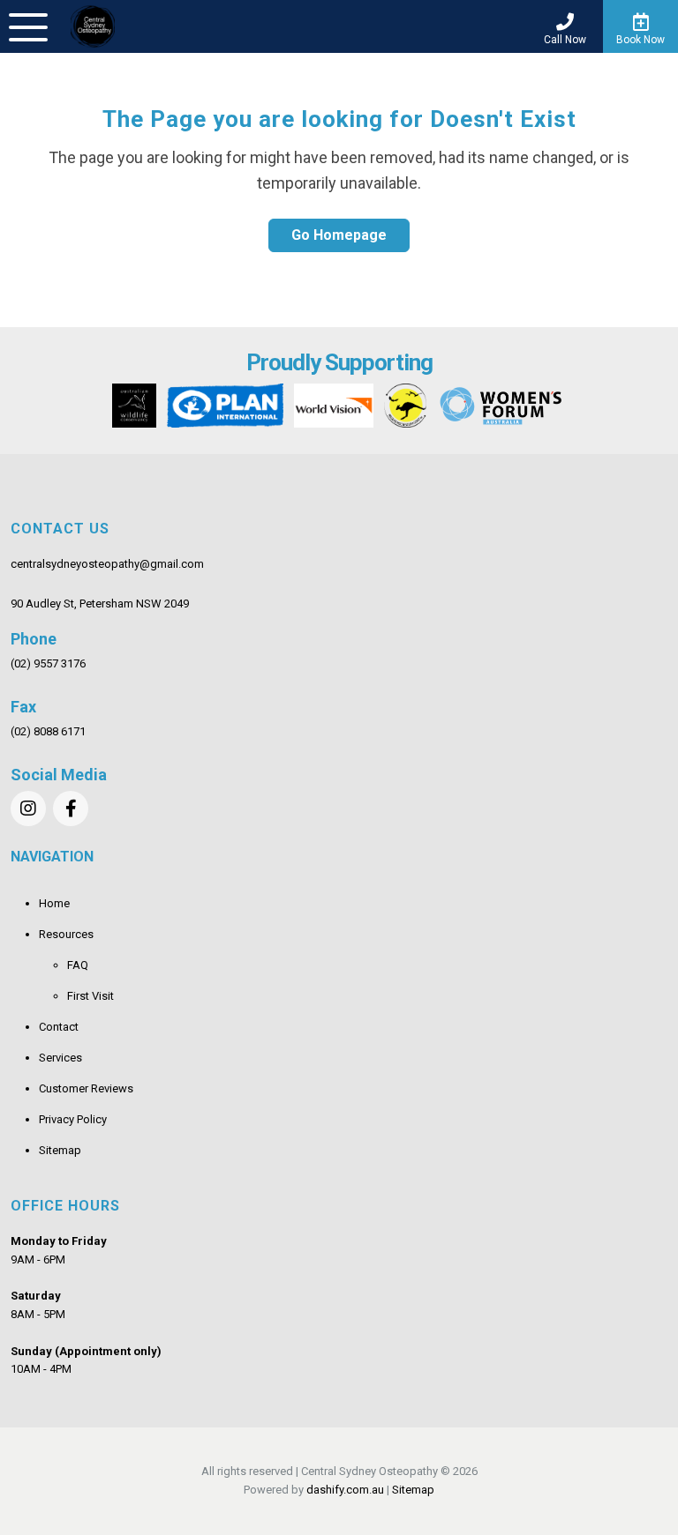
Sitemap (60, 1150)
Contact (59, 1026)
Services (60, 1057)
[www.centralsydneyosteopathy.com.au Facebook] (70, 808)
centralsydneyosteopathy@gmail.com (107, 563)
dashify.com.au (345, 1489)
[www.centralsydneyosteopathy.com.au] (93, 26)
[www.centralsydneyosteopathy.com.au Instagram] (28, 808)
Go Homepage (339, 235)
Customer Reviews (86, 1088)
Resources (66, 934)
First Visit (90, 995)
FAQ (77, 965)
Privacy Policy (73, 1119)
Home (54, 903)
